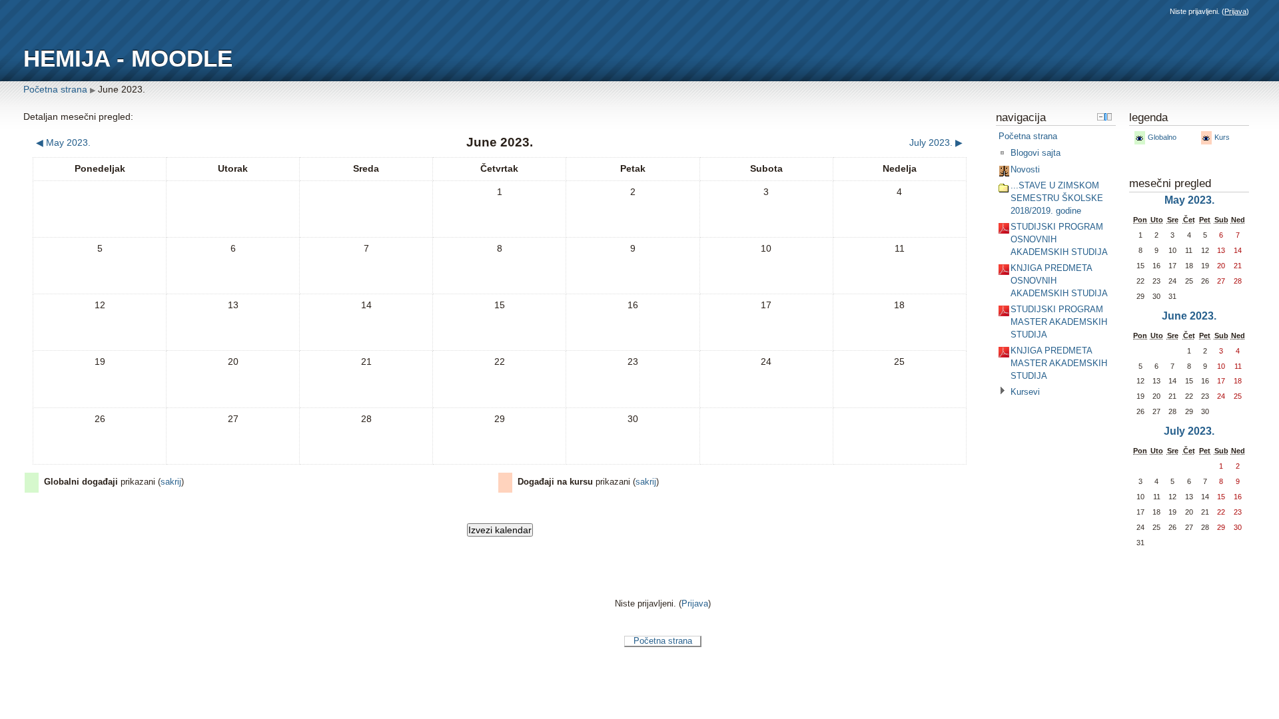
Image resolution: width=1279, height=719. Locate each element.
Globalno (1162, 137)
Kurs (1222, 137)
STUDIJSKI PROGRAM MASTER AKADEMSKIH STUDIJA (1059, 321)
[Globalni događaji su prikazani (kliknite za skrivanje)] (1139, 138)
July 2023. (1189, 431)
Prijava (1235, 11)
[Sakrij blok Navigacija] (1100, 116)
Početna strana (55, 89)
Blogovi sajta (1036, 153)
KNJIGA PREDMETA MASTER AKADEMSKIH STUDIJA (1059, 363)
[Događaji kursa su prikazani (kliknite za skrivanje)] (1206, 138)
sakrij (171, 482)
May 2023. (1189, 200)
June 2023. (121, 89)
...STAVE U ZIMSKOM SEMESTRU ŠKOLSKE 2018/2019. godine (1057, 197)
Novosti (1025, 169)
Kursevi (1025, 392)
